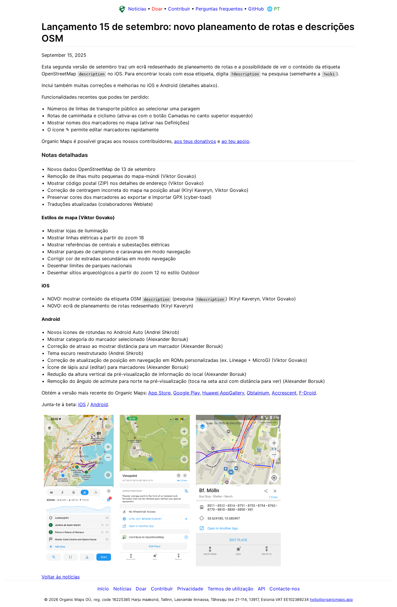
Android (99, 404)
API (261, 589)
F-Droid (307, 393)
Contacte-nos (284, 589)
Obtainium (258, 393)
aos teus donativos (195, 141)
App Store (159, 393)
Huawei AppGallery (223, 393)
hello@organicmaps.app (331, 599)
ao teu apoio (235, 141)
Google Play (186, 393)
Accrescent (284, 393)
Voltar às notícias (61, 577)
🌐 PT (272, 9)
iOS (82, 404)
